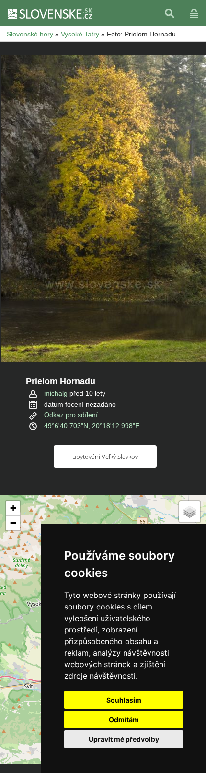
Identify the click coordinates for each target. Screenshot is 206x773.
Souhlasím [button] (123, 700)
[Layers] (189, 511)
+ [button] (13, 508)
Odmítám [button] (124, 719)
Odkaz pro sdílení (71, 415)
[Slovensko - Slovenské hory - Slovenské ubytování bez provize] (49, 13)
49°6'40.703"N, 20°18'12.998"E (91, 426)
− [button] (13, 523)
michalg (56, 393)
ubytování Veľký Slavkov (105, 456)
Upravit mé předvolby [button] (124, 739)
